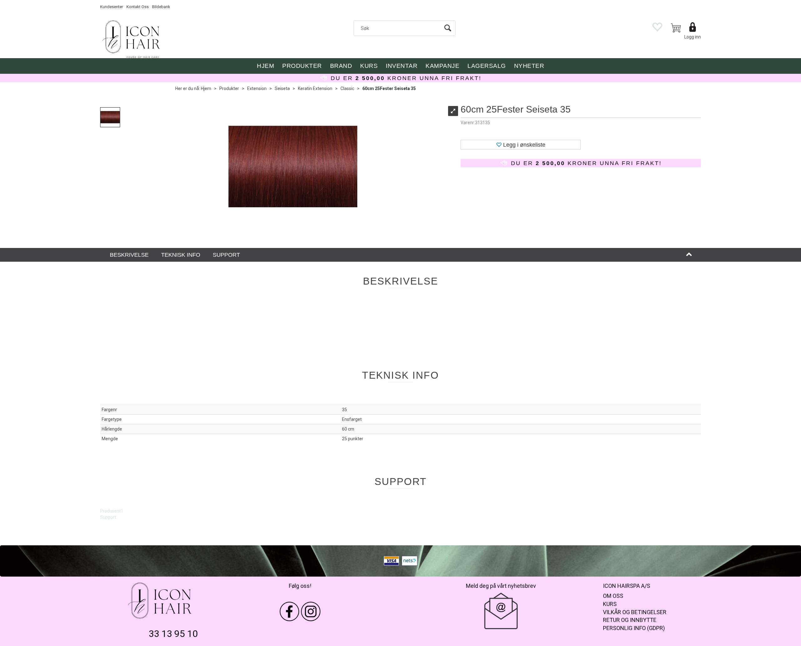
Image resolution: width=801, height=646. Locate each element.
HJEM (265, 66)
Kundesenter (111, 6)
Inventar (401, 66)
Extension (257, 88)
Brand (341, 66)
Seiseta (282, 88)
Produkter (302, 66)
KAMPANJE (442, 66)
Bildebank (161, 6)
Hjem (206, 88)
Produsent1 (111, 510)
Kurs (369, 66)
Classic (347, 88)
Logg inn (692, 36)
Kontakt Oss (137, 6)
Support (108, 517)
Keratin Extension (315, 88)
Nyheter (529, 66)
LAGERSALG (486, 66)
